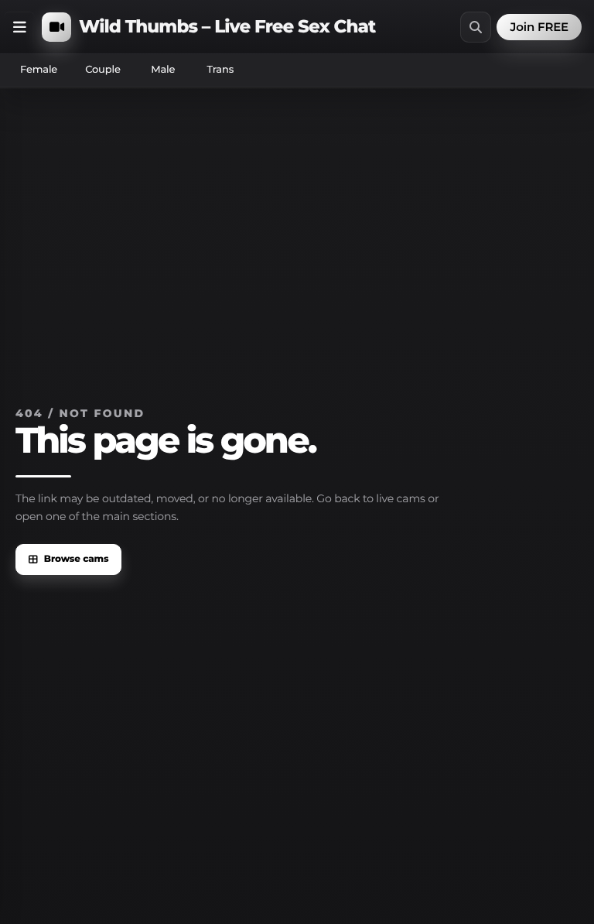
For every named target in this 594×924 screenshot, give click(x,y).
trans (220, 69)
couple (103, 69)
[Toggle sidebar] (19, 27)
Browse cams (76, 559)
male (163, 69)
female (38, 69)
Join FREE (539, 26)
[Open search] (475, 27)
